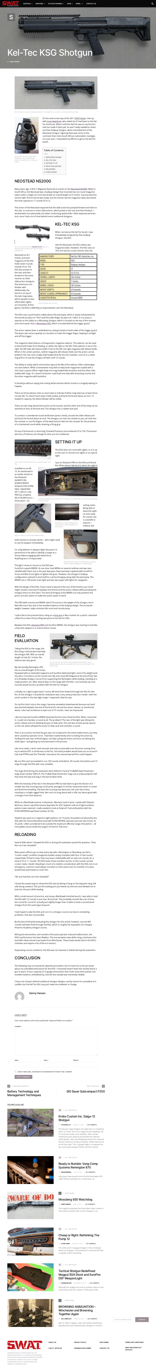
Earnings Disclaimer (82, 1348)
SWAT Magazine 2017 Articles (133, 1349)
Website (76, 1060)
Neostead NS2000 (79, 189)
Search (142, 1319)
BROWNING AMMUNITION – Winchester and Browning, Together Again (77, 1310)
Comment (18, 1026)
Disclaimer (104, 1342)
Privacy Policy (80, 1342)
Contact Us (104, 1348)
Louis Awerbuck (54, 121)
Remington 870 (37, 247)
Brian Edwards (66, 1172)
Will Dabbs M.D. (66, 1318)
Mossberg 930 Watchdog (75, 1199)
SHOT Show (80, 118)
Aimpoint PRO (37, 625)
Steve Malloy (66, 1124)
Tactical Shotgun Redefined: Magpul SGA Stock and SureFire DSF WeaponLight (79, 1274)
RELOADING (50, 169)
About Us (52, 1342)
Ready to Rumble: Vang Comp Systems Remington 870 (78, 1165)
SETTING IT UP (51, 163)
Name (17, 1060)
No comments (92, 1124)
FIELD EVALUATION (53, 166)
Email (46, 1060)
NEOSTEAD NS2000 (53, 157)
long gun (58, 615)
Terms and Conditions (134, 1342)
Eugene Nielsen (66, 1283)
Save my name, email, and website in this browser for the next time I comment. (45, 1071)
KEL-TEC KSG (51, 160)
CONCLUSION (51, 172)
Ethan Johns (65, 1243)
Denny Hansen (14, 61)
